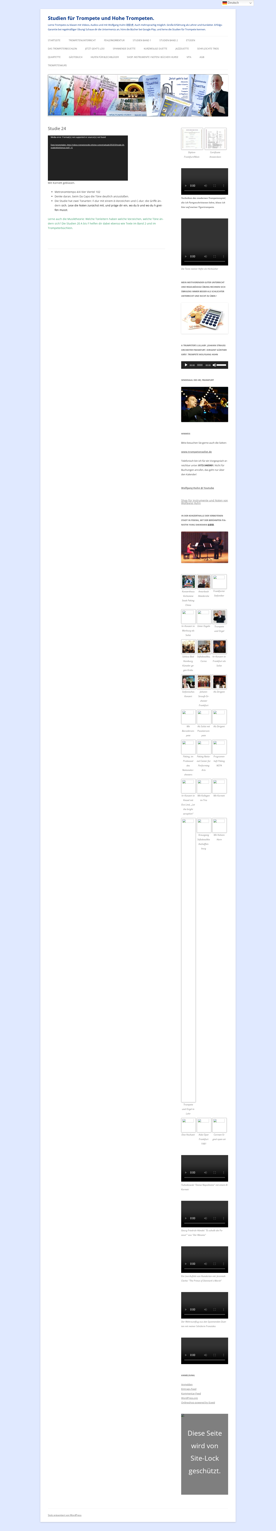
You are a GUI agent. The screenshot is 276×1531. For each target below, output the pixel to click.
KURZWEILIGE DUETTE (155, 48)
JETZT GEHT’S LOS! (95, 48)
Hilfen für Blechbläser (105, 57)
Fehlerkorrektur (114, 40)
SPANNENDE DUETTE (124, 48)
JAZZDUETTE (182, 48)
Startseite (54, 40)
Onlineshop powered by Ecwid (198, 1402)
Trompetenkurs (57, 65)
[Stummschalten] (214, 365)
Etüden (190, 40)
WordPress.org (189, 1398)
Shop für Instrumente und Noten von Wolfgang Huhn (204, 502)
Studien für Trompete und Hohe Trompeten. (101, 18)
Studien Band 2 (168, 40)
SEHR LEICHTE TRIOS (208, 48)
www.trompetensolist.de (196, 451)
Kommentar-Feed (191, 1393)
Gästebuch (75, 57)
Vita (189, 57)
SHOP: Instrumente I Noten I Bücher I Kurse (152, 57)
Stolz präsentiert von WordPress (64, 1515)
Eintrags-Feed (188, 1389)
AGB (202, 57)
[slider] (221, 364)
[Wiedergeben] (186, 365)
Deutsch (233, 2)
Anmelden (187, 1384)
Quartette (54, 57)
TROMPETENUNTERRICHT (82, 40)
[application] (88, 158)
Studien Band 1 (142, 40)
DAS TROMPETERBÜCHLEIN (62, 48)
